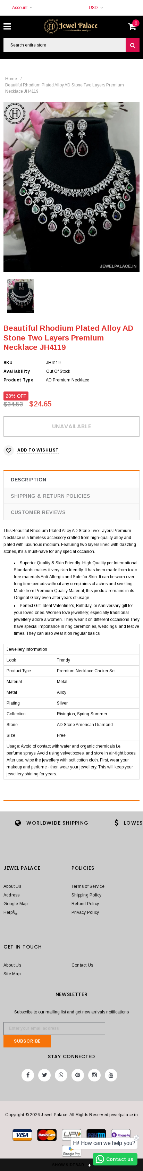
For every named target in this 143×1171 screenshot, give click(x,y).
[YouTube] (111, 1075)
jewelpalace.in (123, 1114)
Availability (16, 371)
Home (11, 78)
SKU (8, 362)
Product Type (18, 380)
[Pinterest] (78, 1075)
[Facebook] (28, 1075)
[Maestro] (96, 1136)
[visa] (22, 1136)
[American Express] (121, 1136)
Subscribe (27, 1041)
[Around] (71, 1152)
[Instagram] (94, 1075)
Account (19, 7)
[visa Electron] (47, 1136)
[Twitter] (44, 1075)
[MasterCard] (72, 1136)
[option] (71, 187)
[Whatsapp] (61, 1075)
